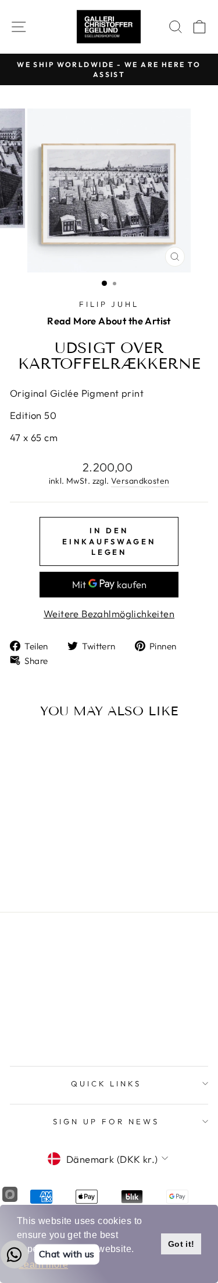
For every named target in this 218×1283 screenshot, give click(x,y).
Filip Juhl (109, 304)
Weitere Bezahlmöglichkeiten (109, 613)
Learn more (43, 1265)
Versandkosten (140, 481)
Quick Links (106, 1083)
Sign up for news (106, 1121)
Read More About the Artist (109, 320)
